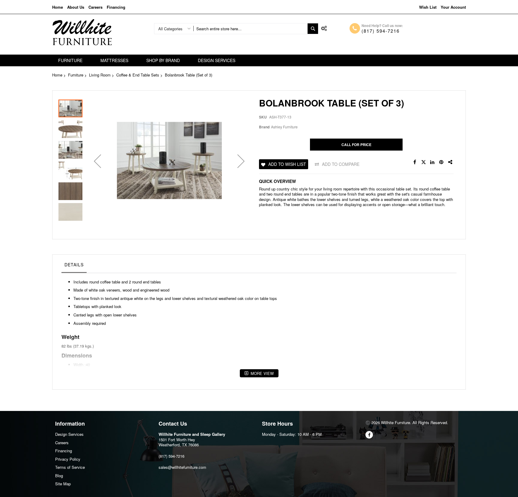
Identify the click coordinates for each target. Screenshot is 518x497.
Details (74, 265)
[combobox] (250, 28)
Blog (59, 475)
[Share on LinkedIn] (433, 162)
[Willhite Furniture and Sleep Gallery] (82, 32)
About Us (75, 7)
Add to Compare (340, 164)
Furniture (75, 75)
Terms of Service (70, 467)
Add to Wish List (287, 164)
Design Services (69, 434)
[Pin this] (442, 162)
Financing (116, 7)
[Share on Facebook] (415, 162)
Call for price (356, 144)
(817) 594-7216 (381, 31)
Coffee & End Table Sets (137, 75)
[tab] (74, 266)
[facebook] (369, 435)
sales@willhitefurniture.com (182, 467)
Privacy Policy (67, 459)
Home (57, 7)
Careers (95, 7)
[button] (97, 161)
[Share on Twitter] (424, 162)
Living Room (100, 75)
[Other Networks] (451, 162)
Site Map (63, 484)
